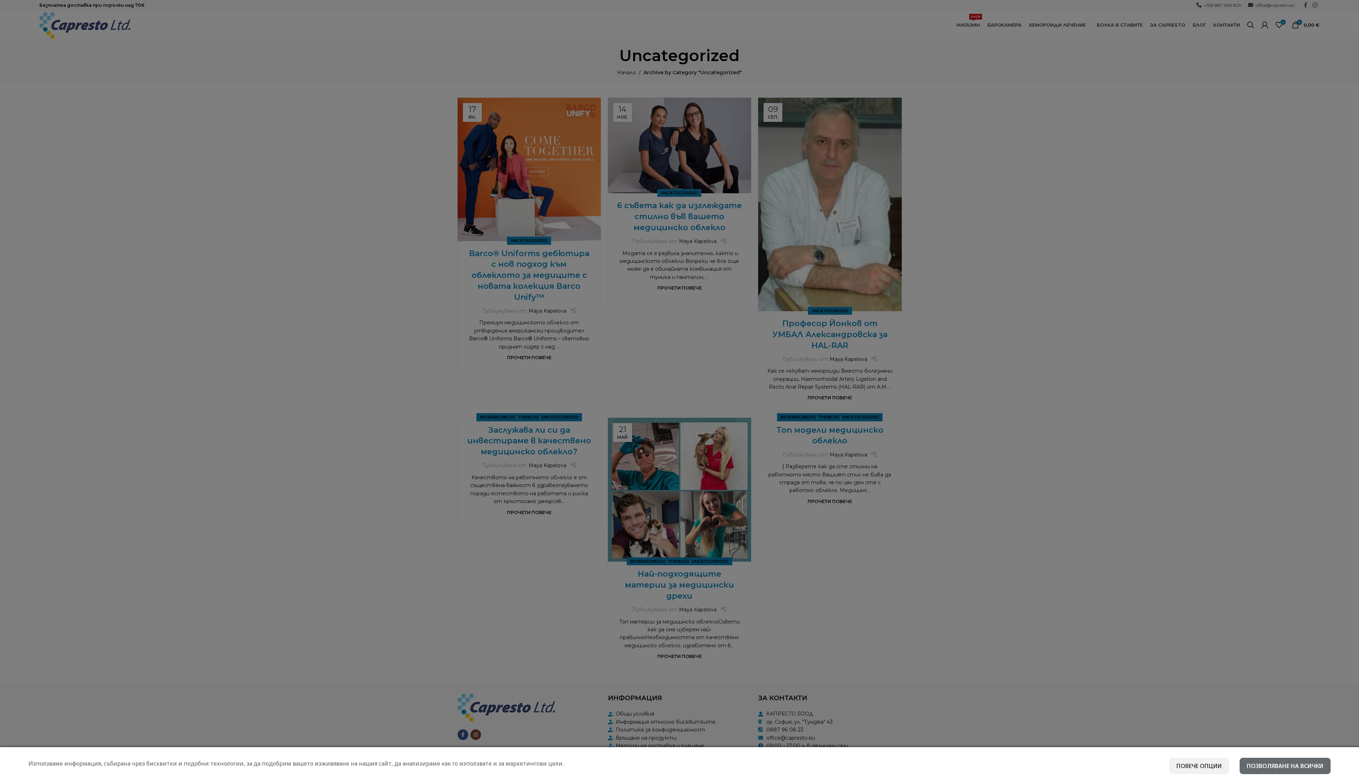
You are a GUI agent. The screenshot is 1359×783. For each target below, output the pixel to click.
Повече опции (1199, 766)
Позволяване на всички (1285, 766)
